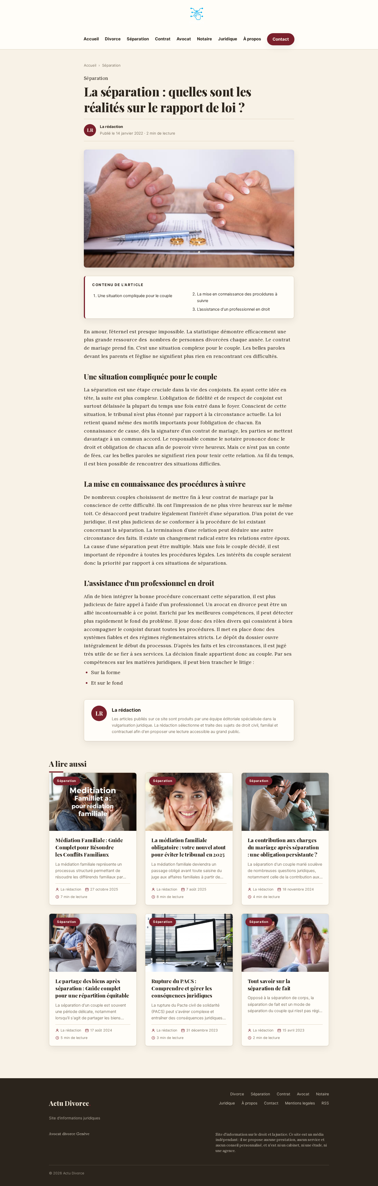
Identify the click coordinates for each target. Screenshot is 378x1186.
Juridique (227, 38)
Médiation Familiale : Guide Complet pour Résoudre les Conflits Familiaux (89, 847)
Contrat (162, 38)
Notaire (204, 38)
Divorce (113, 38)
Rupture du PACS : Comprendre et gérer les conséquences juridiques (181, 988)
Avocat (184, 38)
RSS (325, 1103)
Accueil (91, 38)
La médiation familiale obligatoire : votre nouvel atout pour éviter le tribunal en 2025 (188, 847)
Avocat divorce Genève (69, 1133)
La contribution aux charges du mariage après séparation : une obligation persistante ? (283, 847)
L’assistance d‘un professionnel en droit (233, 309)
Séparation (138, 38)
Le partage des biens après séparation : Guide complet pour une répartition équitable (92, 988)
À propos (252, 38)
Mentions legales (300, 1103)
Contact (281, 39)
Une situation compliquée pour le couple (135, 295)
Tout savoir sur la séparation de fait (269, 984)
